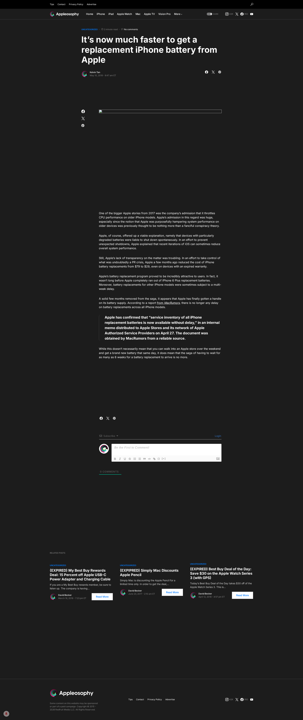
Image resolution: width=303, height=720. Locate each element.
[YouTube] (251, 14)
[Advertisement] (151, 92)
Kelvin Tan (95, 72)
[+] (164, 458)
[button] (251, 4)
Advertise (91, 4)
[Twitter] (236, 14)
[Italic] (119, 459)
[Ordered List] (134, 459)
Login (217, 435)
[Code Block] (149, 459)
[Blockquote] (144, 459)
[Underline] (124, 459)
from (160, 303)
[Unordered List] (139, 459)
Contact (61, 4)
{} (159, 458)
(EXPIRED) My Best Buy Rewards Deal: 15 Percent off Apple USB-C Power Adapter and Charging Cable (80, 574)
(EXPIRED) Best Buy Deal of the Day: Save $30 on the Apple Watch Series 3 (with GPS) (221, 573)
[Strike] (129, 459)
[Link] (154, 459)
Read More (102, 596)
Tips (52, 4)
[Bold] (115, 459)
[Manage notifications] (6, 713)
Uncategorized (89, 29)
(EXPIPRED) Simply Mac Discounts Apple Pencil (149, 572)
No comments (131, 29)
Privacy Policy (76, 4)
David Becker (65, 595)
